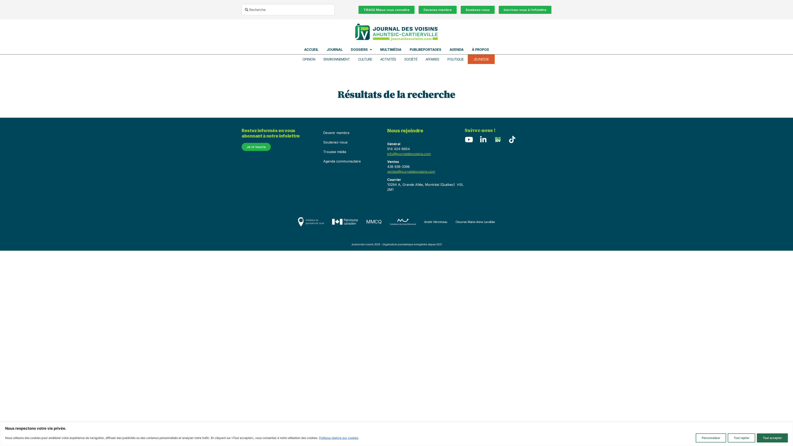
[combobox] (288, 9)
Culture (365, 59)
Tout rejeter (741, 438)
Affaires (432, 59)
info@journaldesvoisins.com (409, 154)
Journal (335, 49)
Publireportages (425, 49)
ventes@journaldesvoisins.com (411, 172)
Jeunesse (481, 59)
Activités (388, 59)
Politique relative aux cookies (338, 438)
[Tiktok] (512, 139)
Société (410, 59)
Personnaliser (711, 438)
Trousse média (334, 152)
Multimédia (390, 49)
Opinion (309, 59)
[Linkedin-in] (483, 139)
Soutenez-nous (335, 142)
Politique (456, 59)
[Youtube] (469, 139)
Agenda (457, 49)
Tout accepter (772, 438)
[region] (396, 434)
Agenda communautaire (342, 161)
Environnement (337, 59)
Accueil (311, 49)
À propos (480, 49)
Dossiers (359, 49)
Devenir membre (336, 133)
